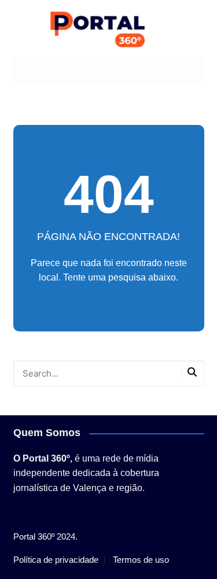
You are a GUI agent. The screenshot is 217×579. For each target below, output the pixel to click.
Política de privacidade (55, 560)
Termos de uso (141, 560)
